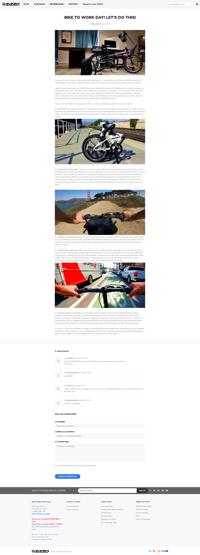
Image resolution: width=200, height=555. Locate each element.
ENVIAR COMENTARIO (67, 476)
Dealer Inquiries (72, 509)
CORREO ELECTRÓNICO (65, 432)
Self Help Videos (142, 509)
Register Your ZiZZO (108, 519)
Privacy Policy (106, 513)
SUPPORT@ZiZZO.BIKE (41, 514)
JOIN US (142, 491)
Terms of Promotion (143, 519)
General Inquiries (72, 506)
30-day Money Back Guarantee (112, 509)
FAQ (137, 516)
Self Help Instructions (144, 506)
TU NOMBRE (60, 422)
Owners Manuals (142, 513)
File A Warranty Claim (109, 522)
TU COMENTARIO (62, 442)
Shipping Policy (106, 516)
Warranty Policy (107, 506)
